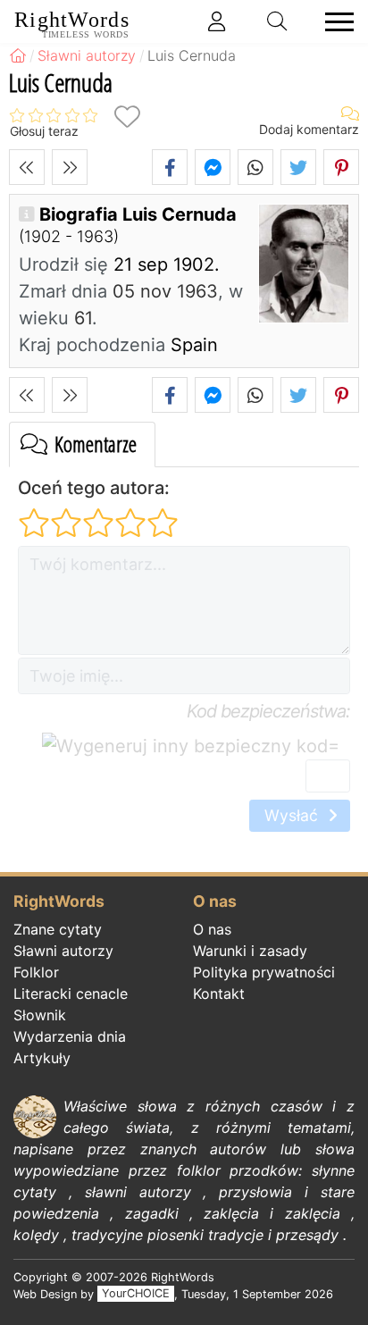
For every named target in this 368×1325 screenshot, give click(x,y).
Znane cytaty (57, 929)
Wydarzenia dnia (69, 1036)
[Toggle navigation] (334, 22)
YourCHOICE (136, 1294)
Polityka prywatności (264, 972)
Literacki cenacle (70, 993)
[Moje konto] (217, 21)
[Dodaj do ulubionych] (127, 116)
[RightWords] (18, 55)
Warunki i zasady (250, 951)
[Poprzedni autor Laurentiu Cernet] (27, 167)
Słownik (39, 1015)
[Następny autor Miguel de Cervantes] (70, 167)
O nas (212, 929)
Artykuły (42, 1058)
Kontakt (219, 993)
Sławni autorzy (63, 951)
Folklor (36, 972)
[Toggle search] (278, 21)
